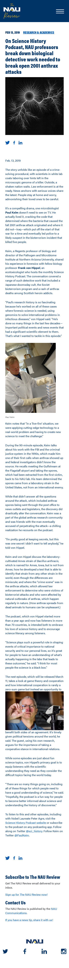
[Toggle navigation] (59, 11)
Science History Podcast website (25, 823)
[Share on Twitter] (7, 142)
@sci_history (34, 831)
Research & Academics (38, 32)
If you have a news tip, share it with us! (29, 920)
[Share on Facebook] (14, 142)
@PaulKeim (22, 835)
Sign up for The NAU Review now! (26, 894)
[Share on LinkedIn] (20, 142)
